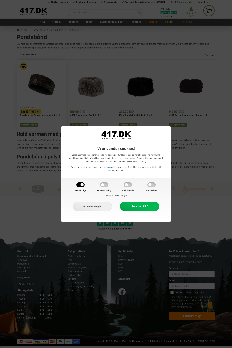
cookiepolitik (111, 167)
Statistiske (151, 190)
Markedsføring (104, 190)
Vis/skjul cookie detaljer (116, 195)
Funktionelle (128, 190)
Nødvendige (80, 190)
